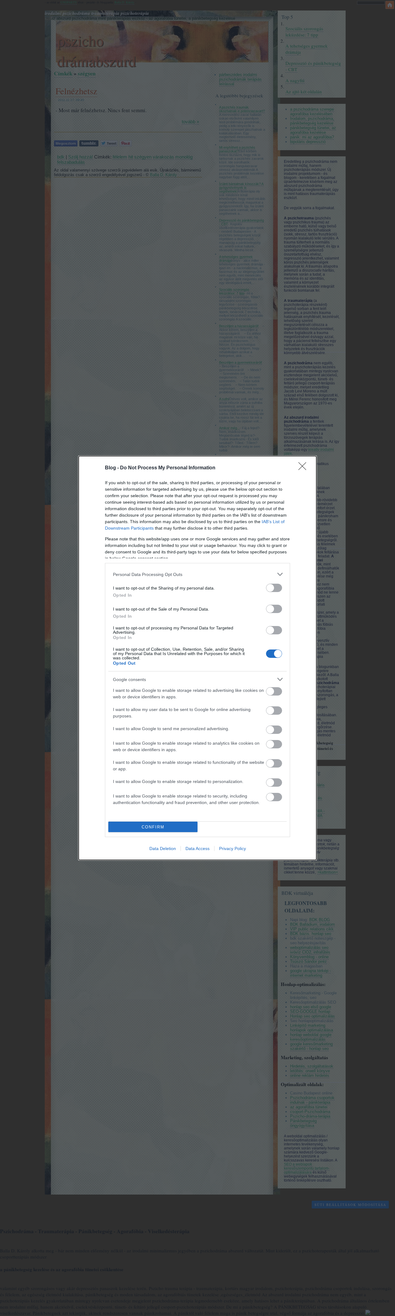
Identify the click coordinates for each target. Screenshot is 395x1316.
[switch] (274, 588)
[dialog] (197, 658)
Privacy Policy (232, 848)
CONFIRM (153, 827)
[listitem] (197, 574)
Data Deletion (162, 848)
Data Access (197, 848)
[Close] (304, 468)
